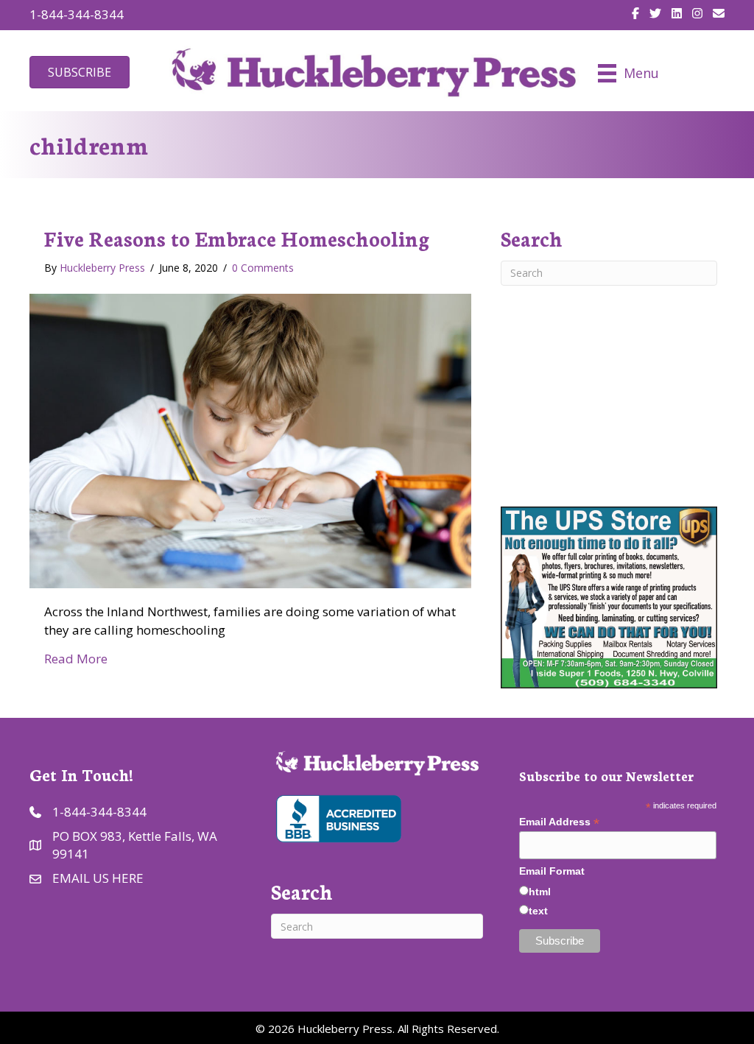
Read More (76, 658)
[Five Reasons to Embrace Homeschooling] (250, 439)
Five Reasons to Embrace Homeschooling (236, 238)
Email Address (559, 822)
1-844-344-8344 (76, 14)
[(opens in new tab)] (337, 816)
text (538, 911)
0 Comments (263, 268)
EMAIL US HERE (98, 878)
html (540, 891)
